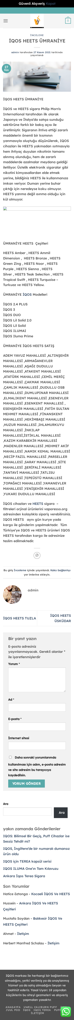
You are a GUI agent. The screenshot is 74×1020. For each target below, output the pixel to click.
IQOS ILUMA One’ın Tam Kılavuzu (30, 868)
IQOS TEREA (42, 1010)
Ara (5, 804)
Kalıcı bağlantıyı (60, 570)
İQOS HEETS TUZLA (19, 618)
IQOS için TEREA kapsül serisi (27, 861)
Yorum (14, 664)
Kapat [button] (51, 3)
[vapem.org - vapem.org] (37, 21)
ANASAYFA (13, 1007)
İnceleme (37, 35)
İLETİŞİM (37, 1013)
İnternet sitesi (18, 738)
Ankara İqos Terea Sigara (24, 876)
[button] (5, 21)
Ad (11, 699)
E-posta (15, 719)
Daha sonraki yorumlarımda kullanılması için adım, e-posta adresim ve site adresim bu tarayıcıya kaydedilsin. (37, 766)
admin (15, 52)
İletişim (23, 934)
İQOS (27, 294)
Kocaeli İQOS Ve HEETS (50, 894)
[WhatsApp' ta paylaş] (37, 555)
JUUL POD (13, 1010)
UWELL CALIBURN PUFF (40, 1007)
